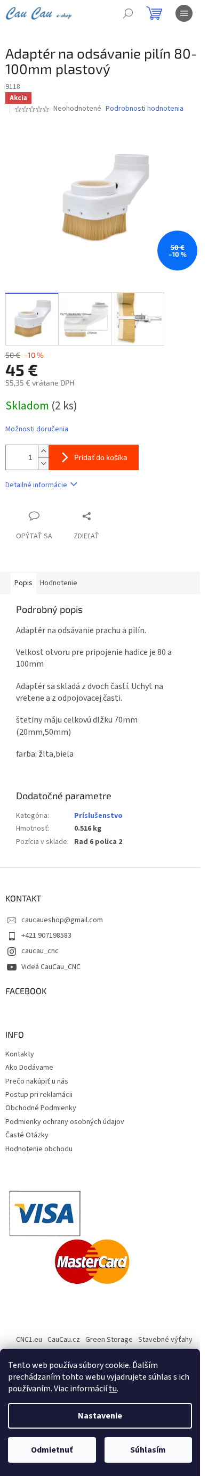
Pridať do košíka (100, 457)
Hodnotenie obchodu (39, 1149)
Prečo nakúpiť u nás (36, 1081)
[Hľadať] (128, 13)
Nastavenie (100, 1416)
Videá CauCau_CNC (51, 967)
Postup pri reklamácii (39, 1094)
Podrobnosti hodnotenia (144, 109)
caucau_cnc (40, 951)
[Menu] (184, 13)
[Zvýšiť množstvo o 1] (43, 451)
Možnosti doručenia (36, 429)
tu (113, 1389)
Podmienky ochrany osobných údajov (64, 1122)
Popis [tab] (23, 583)
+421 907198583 (46, 935)
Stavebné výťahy (165, 1339)
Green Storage (109, 1339)
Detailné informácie (36, 485)
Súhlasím (148, 1450)
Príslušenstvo (98, 815)
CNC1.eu (29, 1339)
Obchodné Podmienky (40, 1108)
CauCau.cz (63, 1339)
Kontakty (19, 1054)
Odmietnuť (52, 1450)
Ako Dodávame (29, 1067)
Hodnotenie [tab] (58, 583)
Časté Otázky (27, 1135)
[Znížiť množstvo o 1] (43, 463)
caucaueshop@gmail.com (62, 920)
